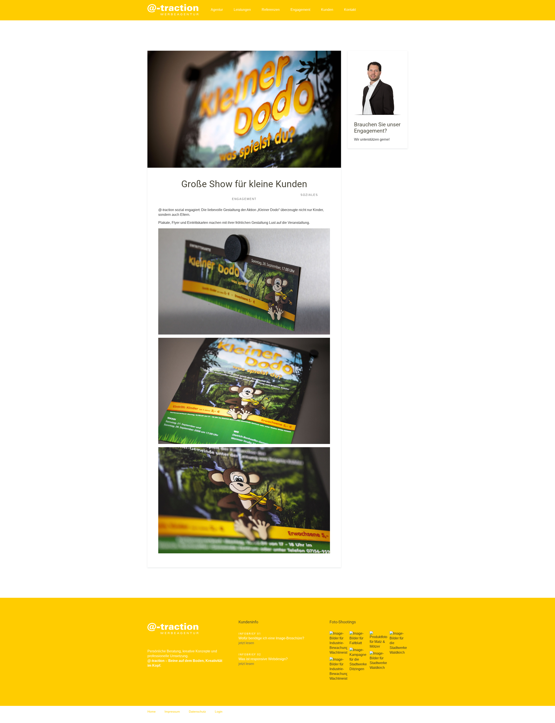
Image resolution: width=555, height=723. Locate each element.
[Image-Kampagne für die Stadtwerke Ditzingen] (358, 659)
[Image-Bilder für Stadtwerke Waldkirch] (378, 660)
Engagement (300, 9)
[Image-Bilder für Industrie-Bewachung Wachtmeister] (338, 643)
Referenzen (271, 9)
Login (218, 711)
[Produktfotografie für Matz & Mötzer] (378, 640)
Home (151, 711)
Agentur (217, 9)
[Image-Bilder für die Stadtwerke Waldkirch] (398, 643)
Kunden (327, 9)
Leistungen (242, 9)
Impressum (172, 711)
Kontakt (350, 9)
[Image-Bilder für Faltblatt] (358, 638)
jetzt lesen (246, 643)
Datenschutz (197, 711)
